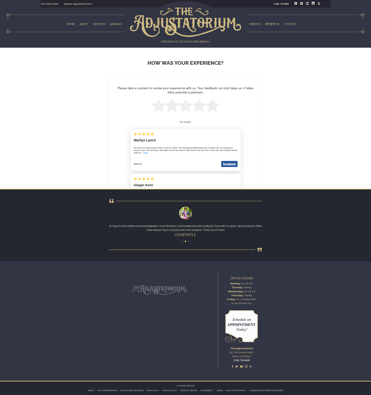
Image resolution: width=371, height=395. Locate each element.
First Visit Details (49, 4)
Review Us (272, 23)
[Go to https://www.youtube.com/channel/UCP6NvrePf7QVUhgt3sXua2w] (307, 4)
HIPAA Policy (153, 390)
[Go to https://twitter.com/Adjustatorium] (301, 4)
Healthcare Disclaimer (132, 390)
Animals (116, 23)
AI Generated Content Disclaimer (266, 390)
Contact (290, 23)
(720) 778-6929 (281, 4)
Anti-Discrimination (107, 390)
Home (71, 23)
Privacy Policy (169, 390)
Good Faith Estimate (236, 390)
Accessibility (206, 390)
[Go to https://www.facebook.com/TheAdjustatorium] (295, 4)
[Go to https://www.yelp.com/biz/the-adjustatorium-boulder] (319, 4)
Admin (220, 390)
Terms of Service (188, 390)
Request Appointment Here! (78, 4)
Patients (99, 23)
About (83, 23)
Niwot (91, 390)
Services (255, 23)
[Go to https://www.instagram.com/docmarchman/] (313, 4)
